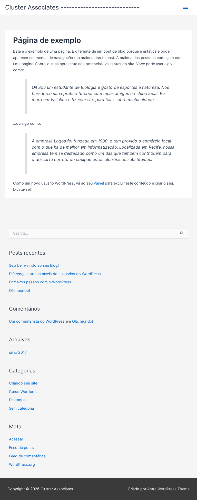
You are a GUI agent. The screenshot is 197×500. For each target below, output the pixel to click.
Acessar (16, 439)
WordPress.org (22, 464)
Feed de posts (21, 447)
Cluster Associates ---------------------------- (72, 7)
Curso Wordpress (24, 391)
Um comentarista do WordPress (37, 321)
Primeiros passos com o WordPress (40, 282)
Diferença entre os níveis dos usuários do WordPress (55, 274)
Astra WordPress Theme (168, 489)
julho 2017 (18, 352)
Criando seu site (23, 383)
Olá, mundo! (19, 290)
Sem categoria (21, 408)
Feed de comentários (27, 456)
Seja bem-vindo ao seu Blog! (34, 265)
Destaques (18, 400)
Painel (99, 183)
